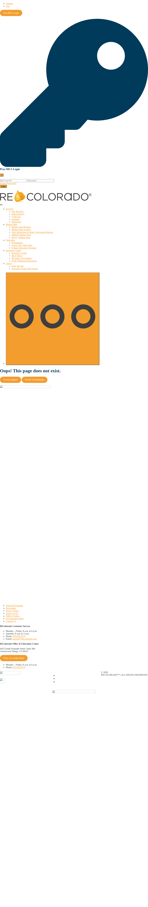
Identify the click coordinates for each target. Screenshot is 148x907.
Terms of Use (12, 613)
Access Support (10, 379)
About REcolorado (14, 605)
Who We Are (18, 266)
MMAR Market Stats (21, 235)
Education (10, 240)
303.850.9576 (18, 636)
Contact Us (11, 621)
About (9, 263)
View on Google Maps (13, 658)
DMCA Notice (12, 616)
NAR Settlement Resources (24, 261)
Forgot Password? (8, 183)
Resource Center (13, 250)
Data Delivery (18, 214)
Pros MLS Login (11, 13)
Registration (17, 242)
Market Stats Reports (21, 227)
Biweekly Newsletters (22, 258)
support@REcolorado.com (24, 639)
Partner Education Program (24, 248)
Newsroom (11, 608)
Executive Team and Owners (25, 268)
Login (3, 186)
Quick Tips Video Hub (22, 245)
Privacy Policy (12, 611)
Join (8, 6)
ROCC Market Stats (21, 237)
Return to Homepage (34, 379)
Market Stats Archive (21, 229)
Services (9, 209)
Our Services (17, 211)
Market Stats (11, 224)
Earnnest (16, 219)
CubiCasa (16, 216)
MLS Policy (17, 255)
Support (9, 3)
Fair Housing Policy (15, 618)
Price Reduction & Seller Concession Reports (32, 232)
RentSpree (16, 222)
